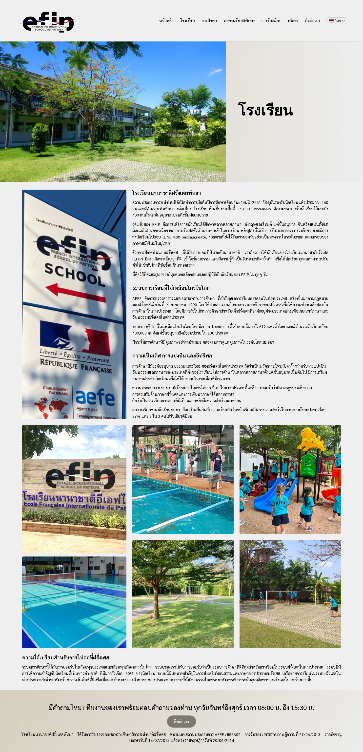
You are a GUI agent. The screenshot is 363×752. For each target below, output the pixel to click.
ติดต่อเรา (312, 20)
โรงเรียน (188, 20)
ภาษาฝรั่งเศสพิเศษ (239, 20)
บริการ (293, 20)
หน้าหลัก (166, 20)
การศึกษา (209, 20)
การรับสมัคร (271, 20)
